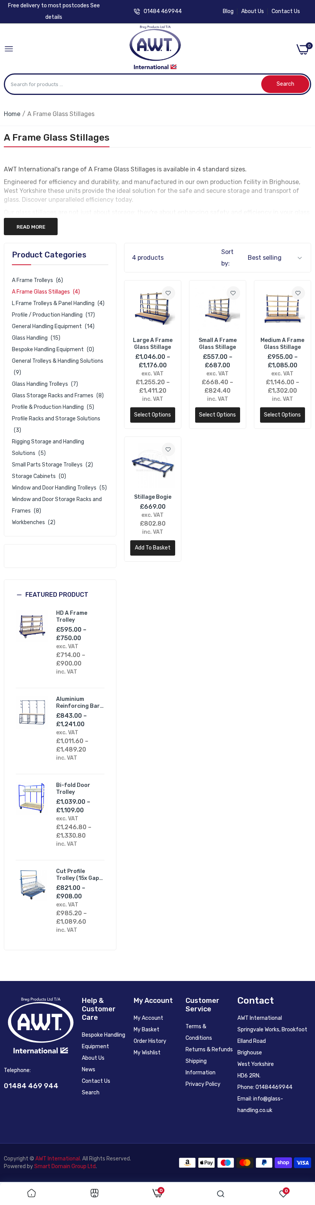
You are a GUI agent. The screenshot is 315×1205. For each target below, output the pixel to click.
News (88, 1069)
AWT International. (58, 1158)
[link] (168, 293)
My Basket (146, 1029)
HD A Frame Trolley (71, 616)
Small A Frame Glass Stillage (218, 343)
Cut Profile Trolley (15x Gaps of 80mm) (79, 875)
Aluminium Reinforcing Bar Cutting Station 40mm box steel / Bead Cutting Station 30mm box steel (79, 703)
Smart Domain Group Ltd (65, 1166)
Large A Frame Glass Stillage (152, 343)
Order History (150, 1041)
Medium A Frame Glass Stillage (282, 343)
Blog (228, 11)
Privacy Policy (203, 1084)
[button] (60, 600)
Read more (31, 227)
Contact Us (286, 11)
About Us (252, 11)
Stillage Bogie (152, 497)
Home (12, 114)
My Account (148, 1018)
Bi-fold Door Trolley (73, 788)
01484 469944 (163, 11)
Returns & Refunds (209, 1049)
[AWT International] (155, 49)
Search (90, 1092)
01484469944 (273, 1087)
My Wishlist (147, 1052)
